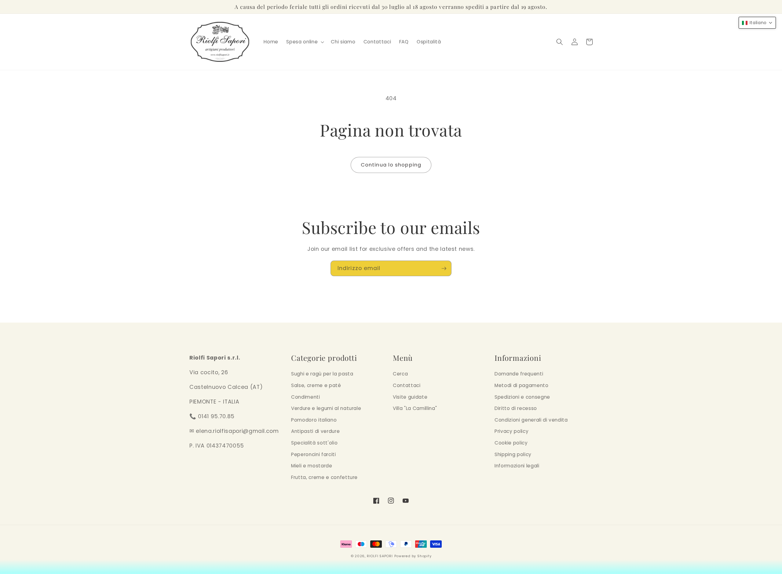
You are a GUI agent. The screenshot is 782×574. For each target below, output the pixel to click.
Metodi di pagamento (522, 385)
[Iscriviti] (444, 268)
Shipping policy (513, 454)
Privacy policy (511, 431)
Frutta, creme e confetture (324, 477)
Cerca (400, 374)
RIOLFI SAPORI (380, 556)
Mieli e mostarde (311, 465)
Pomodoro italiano (314, 420)
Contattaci (407, 385)
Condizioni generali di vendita (531, 420)
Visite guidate (410, 397)
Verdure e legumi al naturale (326, 408)
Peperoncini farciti (313, 454)
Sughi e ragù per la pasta (322, 374)
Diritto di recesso (516, 408)
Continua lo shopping (391, 164)
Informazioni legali (517, 465)
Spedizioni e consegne (522, 397)
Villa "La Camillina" (415, 408)
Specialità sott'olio (314, 443)
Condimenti (305, 397)
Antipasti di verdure (315, 431)
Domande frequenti (519, 374)
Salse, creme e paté (316, 385)
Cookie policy (511, 443)
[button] (304, 42)
